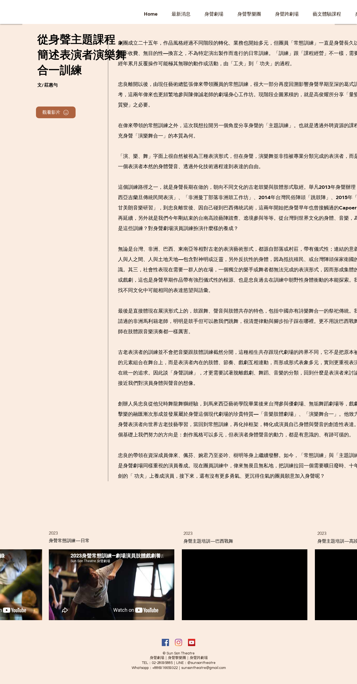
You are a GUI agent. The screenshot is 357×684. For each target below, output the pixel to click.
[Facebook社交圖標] (165, 642)
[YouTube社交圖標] (191, 642)
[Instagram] (178, 642)
